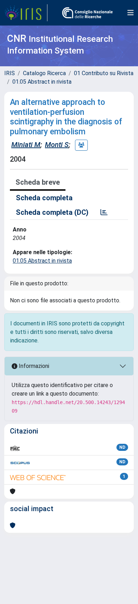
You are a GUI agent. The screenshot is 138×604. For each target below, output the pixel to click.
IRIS (9, 73)
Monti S (57, 144)
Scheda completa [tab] (44, 198)
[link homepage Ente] (87, 12)
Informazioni (33, 366)
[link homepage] (25, 12)
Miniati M (25, 144)
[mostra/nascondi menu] (130, 12)
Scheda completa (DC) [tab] (52, 212)
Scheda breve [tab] (38, 182)
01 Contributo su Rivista (103, 73)
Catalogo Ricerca (44, 73)
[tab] (104, 212)
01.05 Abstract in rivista (41, 81)
